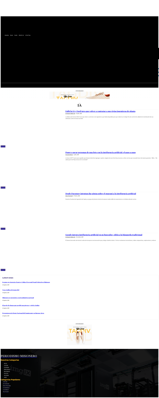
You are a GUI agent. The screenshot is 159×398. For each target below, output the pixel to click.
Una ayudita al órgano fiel (10, 290)
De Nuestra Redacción (70, 113)
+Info (3, 146)
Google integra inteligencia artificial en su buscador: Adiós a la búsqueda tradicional (103, 235)
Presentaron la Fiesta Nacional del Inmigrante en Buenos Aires (23, 313)
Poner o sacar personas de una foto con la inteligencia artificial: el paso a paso (100, 152)
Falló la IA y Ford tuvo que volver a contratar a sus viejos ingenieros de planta (100, 111)
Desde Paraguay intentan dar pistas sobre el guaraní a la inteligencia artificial (100, 194)
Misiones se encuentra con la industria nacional (18, 298)
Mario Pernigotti (69, 196)
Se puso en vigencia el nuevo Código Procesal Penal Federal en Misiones (26, 282)
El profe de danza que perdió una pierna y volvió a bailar (21, 305)
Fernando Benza (69, 154)
